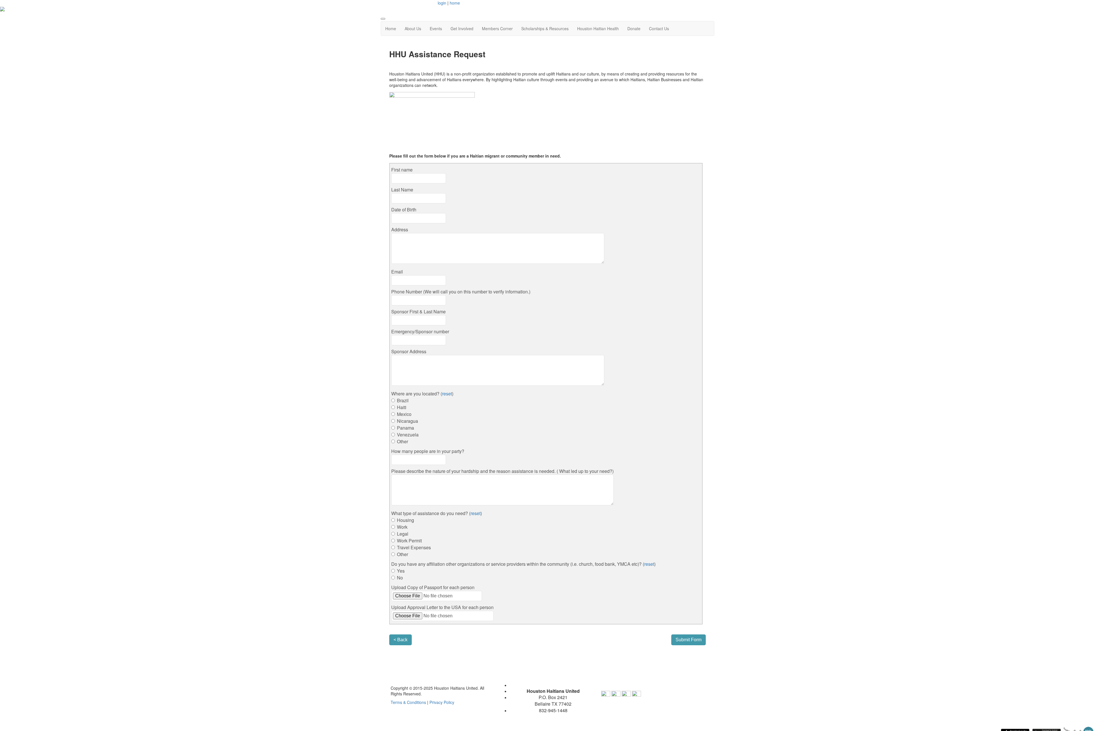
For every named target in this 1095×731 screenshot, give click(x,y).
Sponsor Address (408, 351)
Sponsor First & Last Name (418, 311)
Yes (400, 570)
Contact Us (659, 28)
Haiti (401, 407)
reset (447, 393)
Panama (405, 427)
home (455, 3)
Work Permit (409, 540)
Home (390, 28)
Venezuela (407, 434)
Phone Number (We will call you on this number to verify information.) (460, 291)
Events (436, 28)
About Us (413, 28)
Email (397, 271)
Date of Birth (403, 209)
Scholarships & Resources (545, 28)
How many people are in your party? (427, 451)
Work (401, 527)
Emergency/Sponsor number (420, 331)
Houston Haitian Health (598, 28)
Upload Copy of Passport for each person (432, 587)
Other (402, 441)
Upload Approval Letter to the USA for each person (442, 607)
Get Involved (462, 28)
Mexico (403, 414)
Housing (405, 520)
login (442, 3)
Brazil (402, 400)
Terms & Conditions (409, 702)
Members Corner (497, 28)
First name (402, 169)
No (399, 577)
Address (399, 229)
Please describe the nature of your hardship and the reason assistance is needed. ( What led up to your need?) (502, 471)
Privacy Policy (441, 702)
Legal (402, 533)
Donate (633, 28)
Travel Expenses (413, 547)
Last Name (402, 189)
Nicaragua (407, 421)
